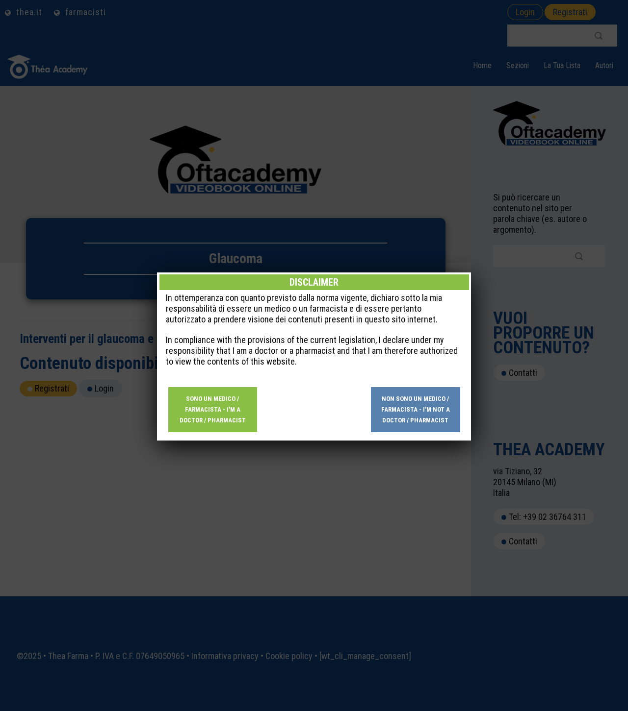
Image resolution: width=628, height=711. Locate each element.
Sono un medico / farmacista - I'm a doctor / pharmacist (213, 409)
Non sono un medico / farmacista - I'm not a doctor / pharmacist (415, 409)
